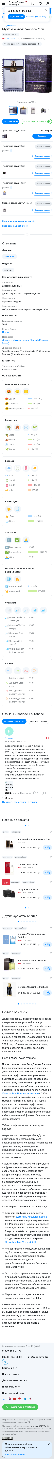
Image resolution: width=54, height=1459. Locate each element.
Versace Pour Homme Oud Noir (34, 839)
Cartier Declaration (28, 864)
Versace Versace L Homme (32, 960)
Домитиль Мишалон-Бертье (31, 1216)
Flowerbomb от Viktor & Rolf (20, 1242)
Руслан (9, 738)
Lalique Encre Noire (28, 889)
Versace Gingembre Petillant (33, 987)
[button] (5, 110)
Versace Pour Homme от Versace (20, 1093)
